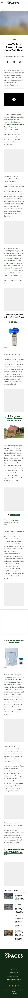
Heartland (19, 930)
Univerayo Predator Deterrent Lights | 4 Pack (14, 418)
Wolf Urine (15, 515)
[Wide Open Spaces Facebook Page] (9, 985)
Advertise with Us (14, 976)
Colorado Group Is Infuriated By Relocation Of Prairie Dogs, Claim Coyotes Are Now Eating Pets (19, 911)
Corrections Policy (14, 980)
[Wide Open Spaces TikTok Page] (15, 985)
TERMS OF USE (14, 991)
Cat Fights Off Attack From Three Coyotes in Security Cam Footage (19, 924)
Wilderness (19, 918)
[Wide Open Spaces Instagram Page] (12, 985)
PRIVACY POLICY (14, 993)
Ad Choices (14, 973)
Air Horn (15, 322)
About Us (14, 969)
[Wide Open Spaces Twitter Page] (18, 985)
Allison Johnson (10, 56)
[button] (2, 2)
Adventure (3, 10)
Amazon (5, 347)
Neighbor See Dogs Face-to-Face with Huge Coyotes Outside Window (19, 898)
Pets (8, 10)
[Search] (26, 2)
